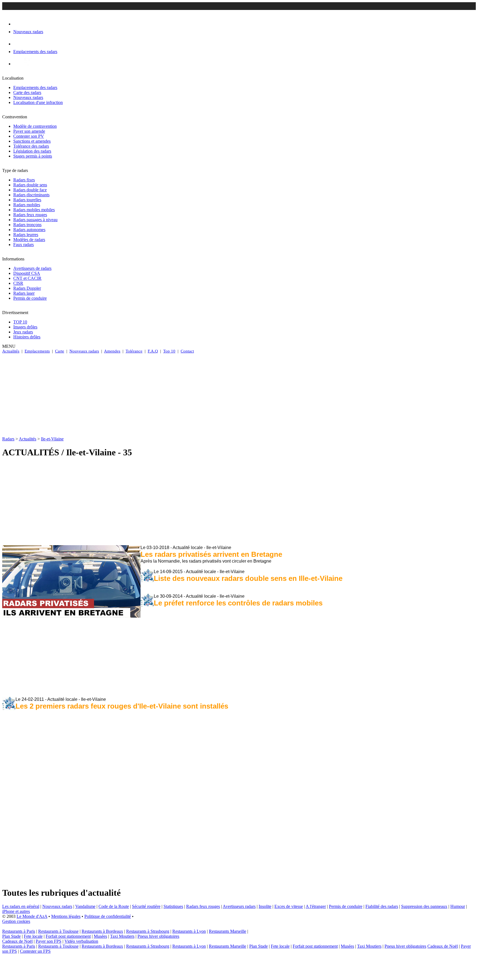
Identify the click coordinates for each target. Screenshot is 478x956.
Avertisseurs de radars (32, 268)
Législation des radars (32, 151)
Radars (8, 439)
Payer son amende (29, 131)
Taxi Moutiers (122, 936)
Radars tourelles (27, 199)
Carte (59, 351)
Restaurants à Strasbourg (147, 931)
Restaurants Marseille (227, 931)
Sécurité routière (146, 906)
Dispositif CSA (26, 273)
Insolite (265, 906)
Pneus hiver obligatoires (158, 936)
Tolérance (134, 351)
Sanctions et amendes (32, 141)
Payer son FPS (48, 941)
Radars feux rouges (30, 214)
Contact (187, 351)
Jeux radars (23, 332)
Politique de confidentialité (107, 916)
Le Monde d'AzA (32, 916)
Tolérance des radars (31, 146)
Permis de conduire (30, 298)
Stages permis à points (32, 156)
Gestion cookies (16, 921)
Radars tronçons (27, 224)
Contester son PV (28, 136)
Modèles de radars (29, 239)
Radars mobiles (26, 204)
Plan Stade (11, 936)
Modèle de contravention (35, 126)
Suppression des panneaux (424, 906)
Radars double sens (30, 184)
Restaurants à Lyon (189, 931)
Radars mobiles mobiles (34, 209)
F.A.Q (153, 351)
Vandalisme (85, 906)
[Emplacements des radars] (17, 43)
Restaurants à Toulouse (58, 931)
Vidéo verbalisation (81, 941)
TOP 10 (20, 322)
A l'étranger (316, 906)
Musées (100, 936)
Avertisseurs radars (239, 906)
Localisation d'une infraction (38, 102)
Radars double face (30, 189)
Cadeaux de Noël (17, 941)
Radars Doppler (27, 288)
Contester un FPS (35, 951)
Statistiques (173, 906)
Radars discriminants (31, 194)
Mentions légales (65, 916)
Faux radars (23, 244)
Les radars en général (20, 906)
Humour (457, 906)
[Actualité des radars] (27, 63)
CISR (18, 283)
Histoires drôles (26, 337)
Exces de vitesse (288, 906)
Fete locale (33, 936)
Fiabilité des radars (381, 906)
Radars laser (24, 293)
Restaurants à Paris (18, 931)
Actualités (10, 351)
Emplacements (37, 351)
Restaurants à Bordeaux (102, 931)
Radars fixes (24, 179)
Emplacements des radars (35, 87)
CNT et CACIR (27, 278)
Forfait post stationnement (68, 936)
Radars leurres (25, 234)
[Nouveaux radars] (18, 24)
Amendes (112, 351)
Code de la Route (113, 906)
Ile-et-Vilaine (52, 439)
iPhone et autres (16, 911)
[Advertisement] (239, 395)
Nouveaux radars (28, 97)
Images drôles (25, 327)
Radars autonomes (29, 229)
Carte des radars (27, 92)
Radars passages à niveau (35, 219)
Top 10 (169, 351)
